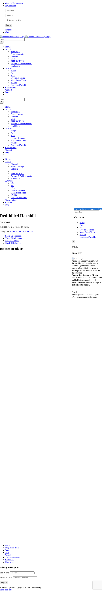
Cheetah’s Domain (15, 473)
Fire (81, 225)
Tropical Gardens (87, 230)
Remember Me (14, 20)
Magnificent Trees (87, 232)
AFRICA (14, 231)
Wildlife (83, 234)
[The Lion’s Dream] (38, 503)
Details (8, 309)
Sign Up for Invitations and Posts (88, 209)
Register (8, 30)
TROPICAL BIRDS (27, 231)
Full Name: (4, 573)
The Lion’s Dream (15, 531)
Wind (82, 227)
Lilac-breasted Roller (16, 303)
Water (82, 222)
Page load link (6, 590)
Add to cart (10, 539)
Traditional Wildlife (88, 237)
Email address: (6, 578)
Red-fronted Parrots (16, 415)
